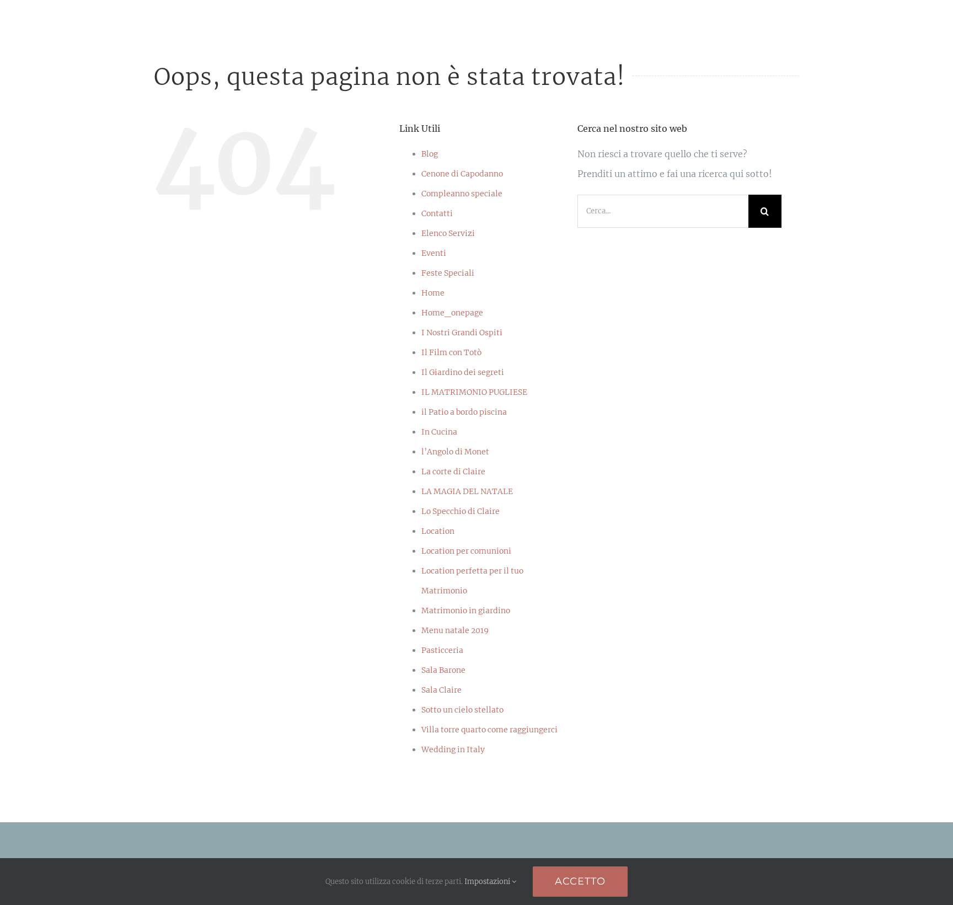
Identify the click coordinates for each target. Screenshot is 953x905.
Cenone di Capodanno (462, 174)
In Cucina (439, 432)
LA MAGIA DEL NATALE (467, 491)
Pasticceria (442, 650)
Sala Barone (443, 670)
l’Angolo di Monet (455, 452)
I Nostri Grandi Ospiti (461, 333)
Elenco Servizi (448, 233)
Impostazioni (488, 881)
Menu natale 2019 (455, 630)
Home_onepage (452, 313)
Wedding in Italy (453, 749)
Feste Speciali (447, 273)
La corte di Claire (453, 471)
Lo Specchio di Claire (460, 511)
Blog (429, 154)
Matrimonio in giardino (465, 610)
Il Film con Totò (451, 352)
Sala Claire (441, 690)
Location (437, 531)
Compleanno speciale (461, 194)
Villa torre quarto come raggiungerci (489, 730)
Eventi (433, 253)
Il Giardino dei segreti (462, 372)
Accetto (580, 881)
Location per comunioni (466, 551)
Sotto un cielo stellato (462, 710)
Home (433, 293)
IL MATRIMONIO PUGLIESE (474, 392)
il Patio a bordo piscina (464, 412)
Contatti (437, 213)
